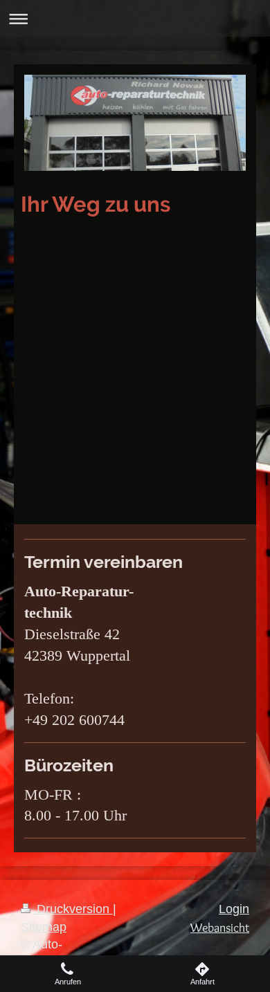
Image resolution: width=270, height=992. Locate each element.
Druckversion (73, 909)
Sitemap (43, 927)
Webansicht (219, 927)
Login (234, 909)
